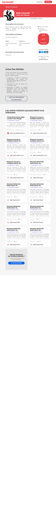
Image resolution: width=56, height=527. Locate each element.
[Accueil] (7, 2)
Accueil (17, 18)
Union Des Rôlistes (23, 15)
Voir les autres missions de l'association (16, 98)
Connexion (39, 2)
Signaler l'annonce (43, 59)
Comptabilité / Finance (36, 18)
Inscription (48, 1)
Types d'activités (24, 18)
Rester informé (17, 263)
